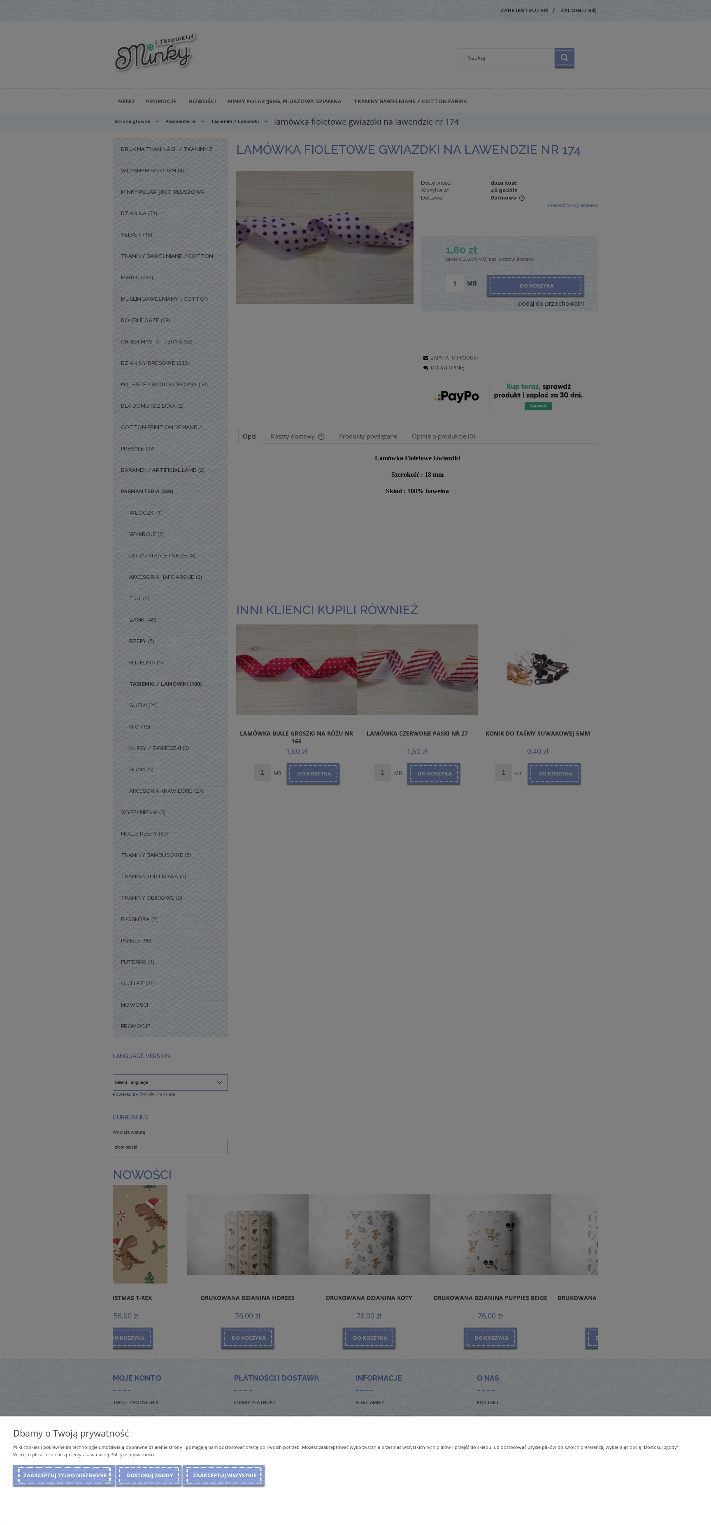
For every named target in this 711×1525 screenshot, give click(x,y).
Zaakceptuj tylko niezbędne (65, 1475)
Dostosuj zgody (149, 1475)
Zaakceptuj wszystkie (224, 1475)
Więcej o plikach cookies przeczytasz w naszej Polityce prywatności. (84, 1454)
